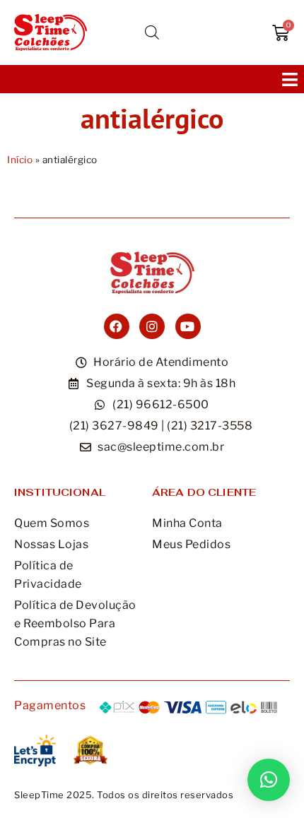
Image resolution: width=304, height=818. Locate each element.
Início (20, 159)
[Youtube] (188, 326)
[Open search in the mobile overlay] (152, 32)
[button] (290, 79)
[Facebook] (116, 326)
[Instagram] (152, 326)
